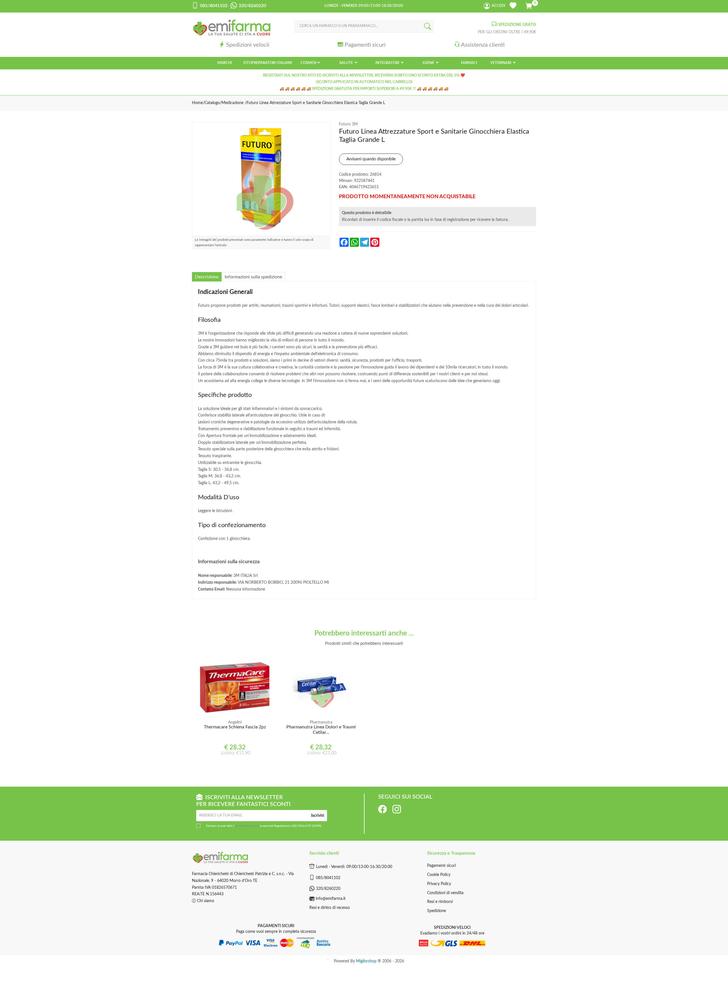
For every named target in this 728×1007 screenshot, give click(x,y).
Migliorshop (366, 961)
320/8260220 (328, 889)
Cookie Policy (438, 875)
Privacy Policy (439, 884)
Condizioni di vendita (445, 893)
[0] (529, 4)
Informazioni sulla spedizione (253, 277)
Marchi (224, 63)
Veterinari (501, 63)
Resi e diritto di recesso (329, 908)
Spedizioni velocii (247, 44)
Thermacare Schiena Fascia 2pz (235, 727)
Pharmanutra (321, 722)
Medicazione (232, 103)
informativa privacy (247, 825)
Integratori (387, 63)
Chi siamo (205, 901)
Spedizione (436, 911)
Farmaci (469, 63)
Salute (346, 63)
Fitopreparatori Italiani (267, 63)
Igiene (429, 63)
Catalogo (212, 103)
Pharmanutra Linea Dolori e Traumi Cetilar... (321, 730)
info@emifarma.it (331, 899)
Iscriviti (317, 816)
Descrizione (206, 277)
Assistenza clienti (482, 44)
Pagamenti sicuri (365, 44)
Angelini (235, 722)
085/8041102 (328, 878)
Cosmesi (309, 63)
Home (197, 103)
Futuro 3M (348, 124)
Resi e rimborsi (440, 902)
